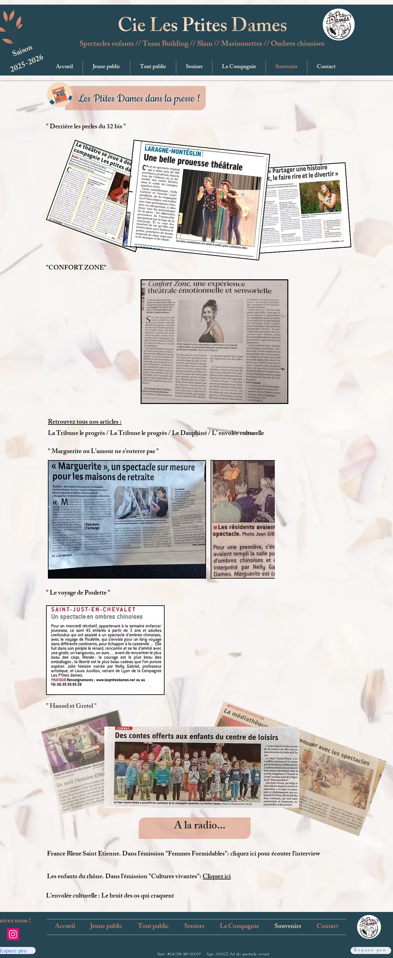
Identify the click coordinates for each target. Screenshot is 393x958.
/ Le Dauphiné (188, 434)
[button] (106, 67)
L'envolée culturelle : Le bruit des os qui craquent (110, 896)
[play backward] (55, 519)
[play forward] (267, 519)
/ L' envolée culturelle (236, 434)
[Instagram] (13, 934)
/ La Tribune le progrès (137, 434)
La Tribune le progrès (77, 434)
